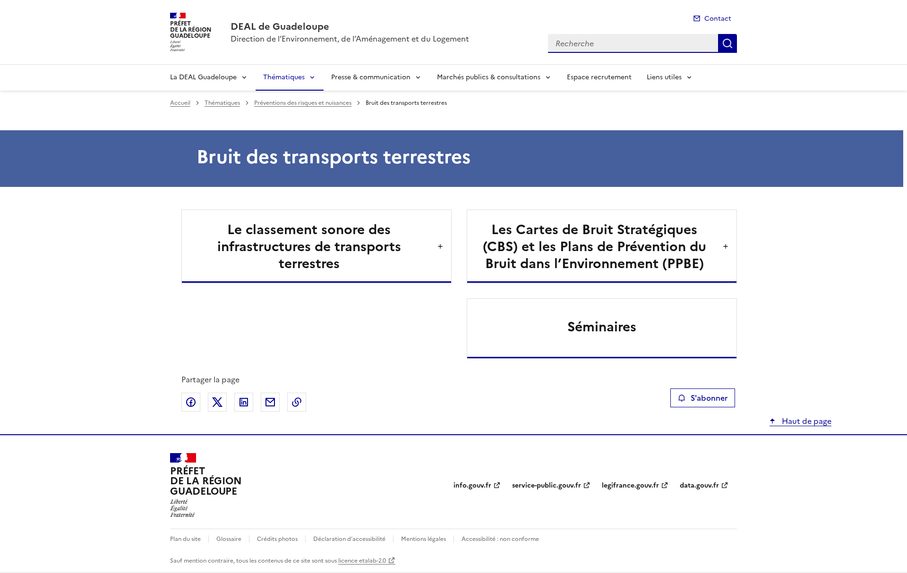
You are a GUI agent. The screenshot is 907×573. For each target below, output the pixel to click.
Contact (717, 19)
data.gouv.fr (699, 485)
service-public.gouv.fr (546, 485)
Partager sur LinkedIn (243, 402)
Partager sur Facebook (190, 402)
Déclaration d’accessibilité (349, 539)
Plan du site (185, 539)
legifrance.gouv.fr (630, 485)
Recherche (727, 43)
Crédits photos (277, 539)
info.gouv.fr (472, 485)
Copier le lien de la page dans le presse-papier (296, 402)
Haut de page (805, 421)
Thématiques (284, 77)
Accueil (180, 103)
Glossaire (228, 539)
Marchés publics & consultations (488, 77)
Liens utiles (664, 77)
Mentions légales (423, 539)
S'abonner (709, 398)
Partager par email (270, 402)
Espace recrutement (599, 77)
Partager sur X (217, 402)
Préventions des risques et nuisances (302, 103)
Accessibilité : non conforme (500, 539)
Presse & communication (371, 77)
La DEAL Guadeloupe (203, 77)
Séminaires (601, 326)
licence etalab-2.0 (362, 560)
